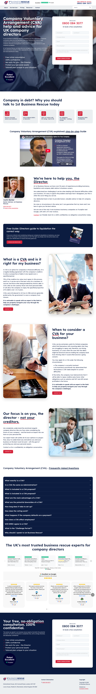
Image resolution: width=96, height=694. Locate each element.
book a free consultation (11, 208)
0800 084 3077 (84, 3)
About (6, 7)
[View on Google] (14, 599)
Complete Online (83, 688)
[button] (3, 594)
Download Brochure (14, 242)
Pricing (22, 7)
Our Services (13, 7)
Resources (29, 7)
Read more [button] (14, 596)
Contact (37, 7)
